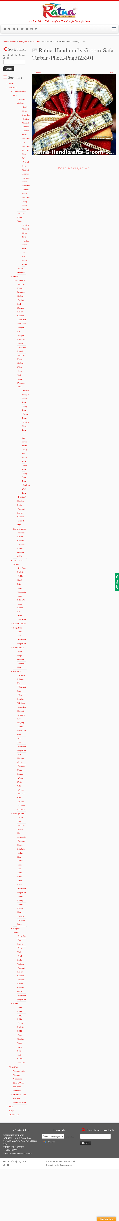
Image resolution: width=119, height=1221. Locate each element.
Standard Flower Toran (25, 245)
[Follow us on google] (19, 29)
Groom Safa (35, 41)
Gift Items (17, 671)
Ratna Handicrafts (56, 1161)
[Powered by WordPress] (74, 1161)
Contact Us (14, 1114)
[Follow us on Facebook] (15, 29)
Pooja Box (22, 936)
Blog (11, 1106)
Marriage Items (23, 41)
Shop (11, 1110)
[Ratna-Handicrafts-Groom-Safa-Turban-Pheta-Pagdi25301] (74, 114)
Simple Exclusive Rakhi (20, 1027)
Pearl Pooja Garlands (20, 656)
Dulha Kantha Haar (20, 908)
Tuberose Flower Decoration (26, 182)
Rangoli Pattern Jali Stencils (21, 339)
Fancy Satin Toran (24, 477)
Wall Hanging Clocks (20, 758)
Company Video (19, 1071)
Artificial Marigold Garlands (25, 123)
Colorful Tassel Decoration (26, 135)
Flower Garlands (19, 529)
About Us (13, 1067)
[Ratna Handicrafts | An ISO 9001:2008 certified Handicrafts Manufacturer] (59, 10)
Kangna (21, 916)
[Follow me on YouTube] (28, 29)
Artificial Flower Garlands (20, 513)
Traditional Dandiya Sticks (21, 501)
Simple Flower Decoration (26, 111)
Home (5, 41)
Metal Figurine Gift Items (21, 699)
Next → (113, 72)
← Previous (36, 72)
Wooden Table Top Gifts (20, 794)
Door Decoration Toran (21, 383)
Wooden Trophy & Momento (21, 806)
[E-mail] (6, 29)
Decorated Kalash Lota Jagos (21, 845)
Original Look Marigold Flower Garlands (20, 308)
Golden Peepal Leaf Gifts (21, 731)
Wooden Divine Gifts (20, 782)
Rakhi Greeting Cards (20, 1039)
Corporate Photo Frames (21, 770)
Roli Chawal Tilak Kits (21, 1059)
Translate (51, 1142)
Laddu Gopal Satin (20, 580)
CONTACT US (116, 582)
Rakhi (15, 1003)
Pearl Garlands (18, 648)
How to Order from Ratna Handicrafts (18, 1087)
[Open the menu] (114, 29)
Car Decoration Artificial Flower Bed (26, 150)
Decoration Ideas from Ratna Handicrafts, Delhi (19, 1099)
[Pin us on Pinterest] (32, 29)
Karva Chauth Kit (19, 624)
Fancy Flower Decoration (26, 205)
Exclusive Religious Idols (21, 679)
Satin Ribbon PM (20, 608)
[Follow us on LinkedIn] (37, 29)
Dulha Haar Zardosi (20, 857)
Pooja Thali (17, 628)
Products (13, 41)
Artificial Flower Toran (20, 217)
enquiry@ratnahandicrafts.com (21, 1153)
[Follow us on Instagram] (23, 29)
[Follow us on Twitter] (10, 29)
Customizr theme (66, 1165)
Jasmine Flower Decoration (26, 194)
